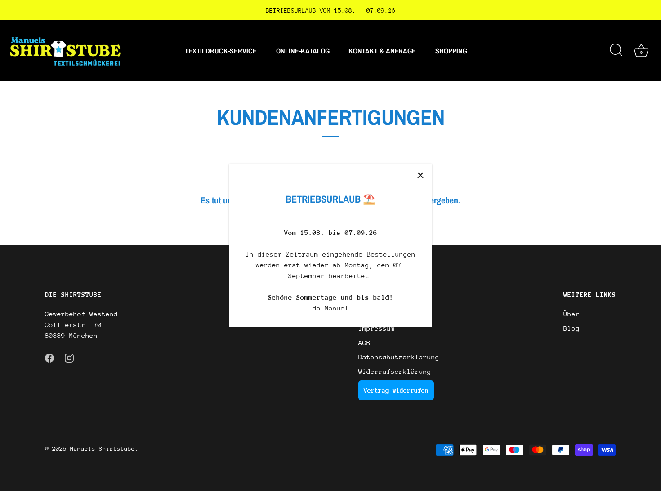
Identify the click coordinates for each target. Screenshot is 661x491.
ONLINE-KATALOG (303, 51)
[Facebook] (49, 357)
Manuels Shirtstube (102, 448)
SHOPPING (451, 51)
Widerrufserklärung (394, 371)
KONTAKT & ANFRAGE (382, 51)
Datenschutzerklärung (398, 357)
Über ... (579, 314)
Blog (571, 328)
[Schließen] (420, 175)
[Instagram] (69, 357)
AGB (364, 342)
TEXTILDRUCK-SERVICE (221, 51)
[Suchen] (616, 51)
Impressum (376, 328)
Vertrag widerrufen (396, 390)
